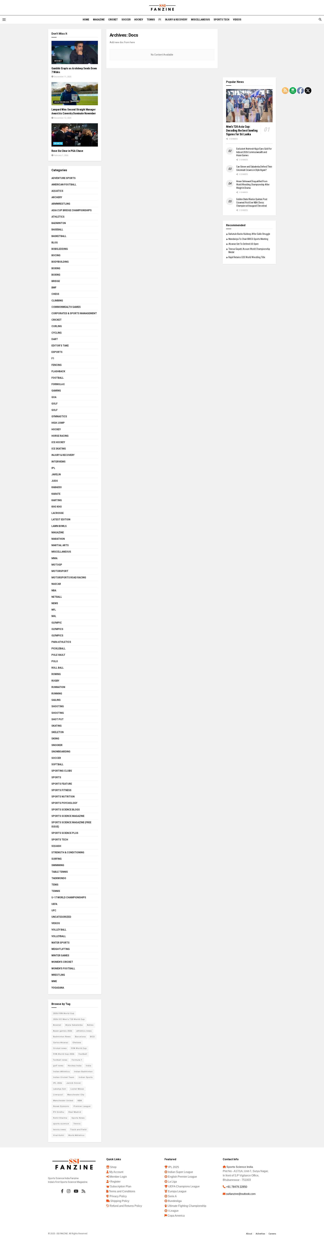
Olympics (57, 629)
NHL (53, 616)
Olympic (56, 622)
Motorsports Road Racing (68, 577)
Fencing (56, 365)
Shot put (57, 719)
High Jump (58, 422)
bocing (55, 255)
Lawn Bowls (59, 526)
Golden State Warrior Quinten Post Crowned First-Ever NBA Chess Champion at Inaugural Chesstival (251, 202)
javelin (56, 474)
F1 (160, 19)
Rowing (56, 674)
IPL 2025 (173, 1167)
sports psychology (64, 803)
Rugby (55, 680)
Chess (55, 294)
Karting (56, 500)
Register (115, 1181)
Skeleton (57, 732)
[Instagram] (68, 1191)
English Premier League (182, 1176)
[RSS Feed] (83, 1191)
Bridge (55, 281)
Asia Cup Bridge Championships (71, 210)
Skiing (55, 738)
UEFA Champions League (184, 1186)
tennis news (59, 1130)
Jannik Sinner (73, 1083)
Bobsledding (59, 249)
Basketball (58, 236)
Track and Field (78, 1130)
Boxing (55, 268)
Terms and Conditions (122, 1191)
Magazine (99, 19)
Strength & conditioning (67, 852)
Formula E (58, 384)
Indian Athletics (61, 1072)
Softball (57, 764)
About (249, 1233)
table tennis (59, 871)
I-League (173, 1210)
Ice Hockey (58, 442)
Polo (54, 661)
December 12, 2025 (62, 118)
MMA (54, 558)
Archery (56, 197)
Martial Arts (60, 545)
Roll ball (57, 667)
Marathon (58, 539)
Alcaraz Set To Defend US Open (243, 244)
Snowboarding (60, 751)
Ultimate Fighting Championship (187, 1205)
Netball (56, 597)
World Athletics (76, 1135)
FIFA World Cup (79, 1048)
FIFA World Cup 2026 (63, 1054)
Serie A (172, 1196)
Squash (56, 846)
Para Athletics (61, 642)
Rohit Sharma (60, 1118)
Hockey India (75, 1066)
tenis (54, 884)
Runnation (58, 687)
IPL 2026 (57, 1083)
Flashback (58, 371)
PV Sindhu (58, 1112)
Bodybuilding (60, 261)
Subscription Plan (120, 1186)
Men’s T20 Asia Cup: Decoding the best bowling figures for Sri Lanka (242, 130)
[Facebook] (62, 1191)
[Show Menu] (4, 19)
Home (86, 19)
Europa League (177, 1191)
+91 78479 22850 (236, 1186)
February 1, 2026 (60, 155)
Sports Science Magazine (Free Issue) (71, 824)
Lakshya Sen (59, 1089)
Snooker (56, 745)
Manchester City (75, 1095)
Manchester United (63, 1101)
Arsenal (57, 1025)
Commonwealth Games (66, 307)
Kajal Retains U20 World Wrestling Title (246, 257)
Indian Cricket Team (63, 1077)
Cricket (113, 19)
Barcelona (80, 1037)
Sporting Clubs (61, 770)
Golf (54, 403)
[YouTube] (76, 1191)
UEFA (54, 904)
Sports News (78, 1118)
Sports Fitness (61, 790)
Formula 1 (77, 1060)
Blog (54, 242)
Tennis (151, 19)
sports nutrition (63, 796)
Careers (272, 1233)
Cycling (56, 332)
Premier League (82, 1106)
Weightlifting (60, 949)
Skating (56, 725)
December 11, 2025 (62, 77)
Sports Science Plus (64, 833)
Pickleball (58, 648)
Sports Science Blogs (65, 809)
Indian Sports (86, 1077)
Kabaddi (56, 487)
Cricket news (60, 1048)
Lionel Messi (77, 1089)
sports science (61, 1124)
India (88, 1066)
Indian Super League (180, 1172)
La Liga (172, 1181)
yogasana (57, 987)
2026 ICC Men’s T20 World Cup (69, 1019)
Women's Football (63, 968)
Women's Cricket (62, 962)
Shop (113, 1167)
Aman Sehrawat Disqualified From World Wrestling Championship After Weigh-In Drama (252, 184)
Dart (54, 339)
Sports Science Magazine (67, 816)
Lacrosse (57, 513)
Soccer (126, 19)
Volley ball (58, 929)
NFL (53, 609)
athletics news (84, 1031)
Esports (56, 352)
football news (60, 1060)
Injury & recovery (176, 19)
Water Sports (60, 942)
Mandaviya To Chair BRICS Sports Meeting (248, 239)
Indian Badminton (83, 1072)
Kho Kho (56, 506)
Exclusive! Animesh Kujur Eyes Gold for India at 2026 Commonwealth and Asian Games (254, 152)
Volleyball (58, 936)
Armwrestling (60, 203)
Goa (53, 397)
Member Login (118, 1176)
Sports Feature (61, 783)
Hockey (138, 19)
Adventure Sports (63, 178)
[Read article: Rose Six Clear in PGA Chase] (74, 135)
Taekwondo (58, 878)
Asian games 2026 (62, 1031)
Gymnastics (59, 416)
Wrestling (58, 975)
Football (57, 377)
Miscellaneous (200, 19)
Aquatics (57, 191)
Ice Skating (58, 448)
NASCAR (56, 584)
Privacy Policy (118, 1196)
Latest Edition (60, 519)
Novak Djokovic (61, 1106)
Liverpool (58, 1095)
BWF (53, 287)
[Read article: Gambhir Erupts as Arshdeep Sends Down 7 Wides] (74, 52)
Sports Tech (221, 19)
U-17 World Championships (68, 897)
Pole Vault (58, 655)
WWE (54, 981)
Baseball (57, 229)
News (54, 603)
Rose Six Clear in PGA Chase (67, 150)
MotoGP (56, 564)
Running (56, 693)
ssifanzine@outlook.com (240, 1193)
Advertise (260, 1233)
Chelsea (77, 1042)
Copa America (176, 1215)
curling (56, 326)
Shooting (57, 706)
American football (63, 184)
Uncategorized (61, 102)
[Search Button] (320, 19)
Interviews (58, 461)
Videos (237, 19)
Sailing (56, 700)
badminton (58, 223)
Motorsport (59, 571)
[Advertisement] (249, 50)
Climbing (57, 300)
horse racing (60, 435)
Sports (58, 143)
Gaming (56, 390)
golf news (58, 1066)
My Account (116, 1172)
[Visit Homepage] (162, 7)
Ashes (90, 1025)
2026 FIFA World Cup (63, 1013)
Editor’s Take (60, 345)
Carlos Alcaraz (60, 1042)
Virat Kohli (58, 1135)
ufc (53, 910)
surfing (56, 858)
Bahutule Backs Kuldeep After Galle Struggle (249, 234)
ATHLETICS (57, 216)
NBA (53, 590)
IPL (53, 468)
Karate (55, 493)
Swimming (57, 865)
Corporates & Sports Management (74, 313)
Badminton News (62, 1037)
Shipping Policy (119, 1201)
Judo (54, 481)
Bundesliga (175, 1201)
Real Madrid (75, 1112)
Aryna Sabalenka (74, 1025)
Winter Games (60, 955)
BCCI (92, 1037)
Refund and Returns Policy (126, 1205)
